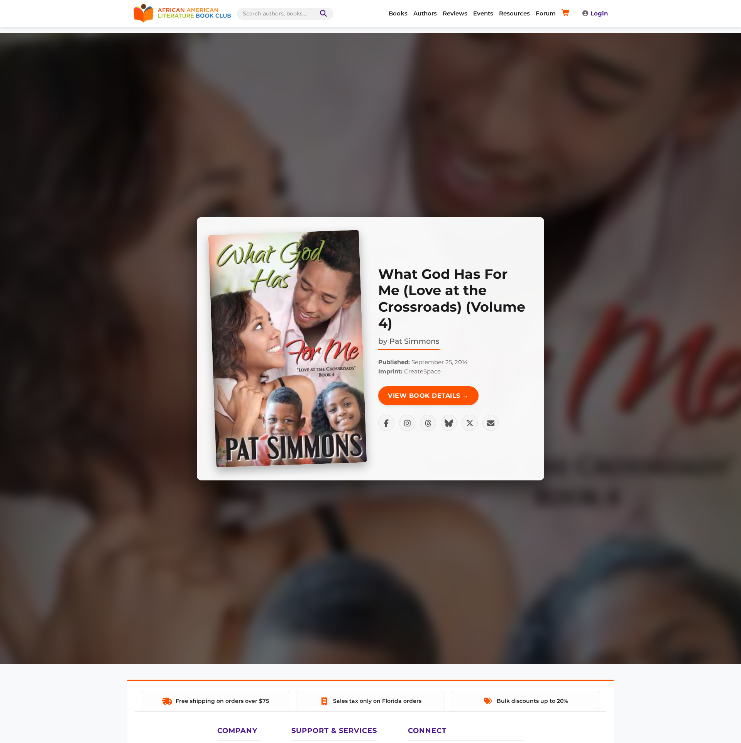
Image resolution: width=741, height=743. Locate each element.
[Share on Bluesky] (449, 423)
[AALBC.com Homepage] (182, 13)
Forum (546, 13)
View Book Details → (428, 395)
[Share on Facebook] (386, 423)
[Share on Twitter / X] (470, 423)
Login (599, 13)
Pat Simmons (414, 341)
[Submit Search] (322, 14)
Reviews (455, 13)
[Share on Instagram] (407, 423)
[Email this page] (490, 423)
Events (483, 13)
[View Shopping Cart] (567, 13)
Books (398, 13)
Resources (514, 13)
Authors (425, 13)
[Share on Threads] (428, 423)
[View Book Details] (287, 348)
